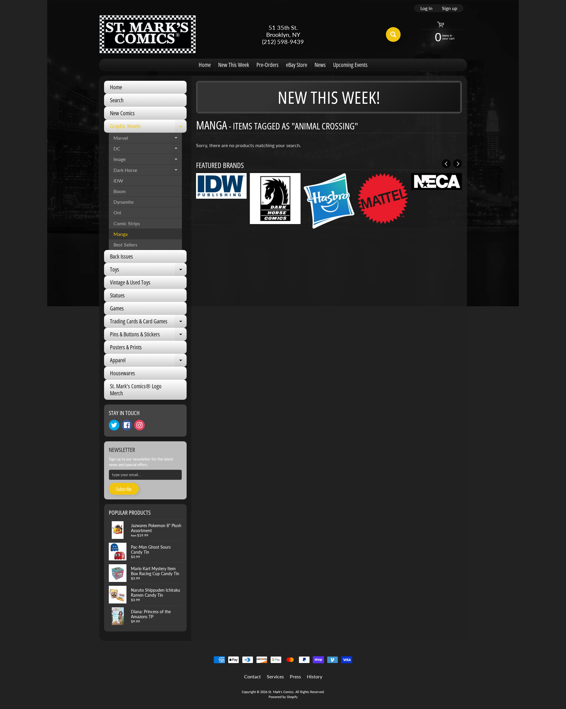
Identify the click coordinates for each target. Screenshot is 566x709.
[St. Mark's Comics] (147, 34)
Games (117, 308)
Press (295, 676)
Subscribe (124, 489)
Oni (117, 212)
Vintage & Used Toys (130, 282)
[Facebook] (126, 425)
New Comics (122, 113)
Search (117, 100)
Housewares (122, 373)
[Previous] (446, 163)
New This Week (233, 65)
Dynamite (123, 202)
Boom (119, 191)
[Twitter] (114, 425)
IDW (118, 180)
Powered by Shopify (283, 697)
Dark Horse (147, 171)
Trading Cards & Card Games (148, 322)
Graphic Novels (148, 127)
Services (275, 676)
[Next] (457, 163)
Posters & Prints (126, 347)
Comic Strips (126, 223)
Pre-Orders (267, 65)
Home (205, 65)
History (314, 676)
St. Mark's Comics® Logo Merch (136, 389)
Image (147, 160)
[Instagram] (139, 425)
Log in (426, 8)
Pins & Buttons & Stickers (148, 335)
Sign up (449, 8)
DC (147, 150)
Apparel (148, 361)
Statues (117, 295)
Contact (252, 676)
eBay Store (296, 65)
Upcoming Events (350, 65)
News (320, 65)
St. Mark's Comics (281, 692)
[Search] (393, 34)
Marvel (147, 139)
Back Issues (121, 256)
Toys (148, 270)
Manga (120, 234)
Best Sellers (125, 244)
